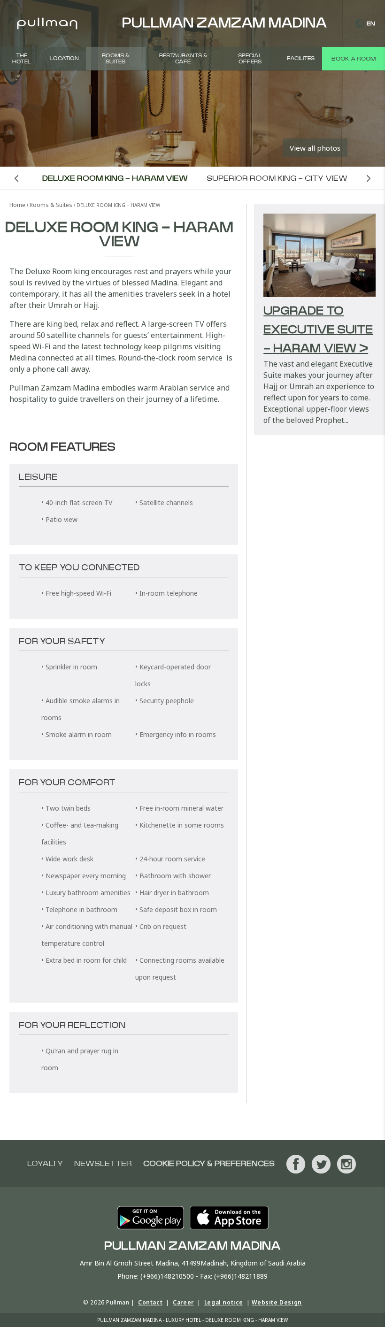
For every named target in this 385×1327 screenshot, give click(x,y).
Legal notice (223, 1302)
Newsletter (103, 1163)
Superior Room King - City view (277, 178)
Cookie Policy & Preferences (209, 1163)
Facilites (301, 58)
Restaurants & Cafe (183, 58)
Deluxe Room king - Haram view (115, 178)
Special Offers (250, 58)
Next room (369, 178)
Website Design (276, 1302)
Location (64, 58)
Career (183, 1302)
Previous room (16, 178)
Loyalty (45, 1163)
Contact (150, 1302)
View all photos (315, 148)
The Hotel (21, 58)
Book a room (353, 58)
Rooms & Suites (115, 58)
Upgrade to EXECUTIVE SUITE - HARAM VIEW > (318, 330)
